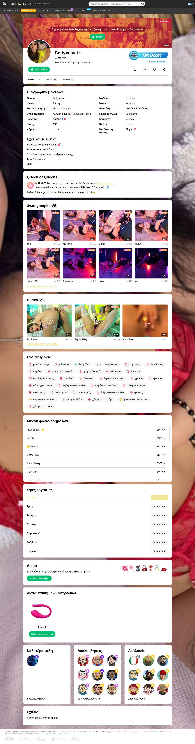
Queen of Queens (105, 183)
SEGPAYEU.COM (98, 732)
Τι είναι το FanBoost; (157, 61)
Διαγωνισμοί (80, 11)
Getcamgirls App (101, 11)
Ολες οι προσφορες (61, 11)
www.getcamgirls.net (49, 732)
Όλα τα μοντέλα (10, 11)
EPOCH (85, 732)
